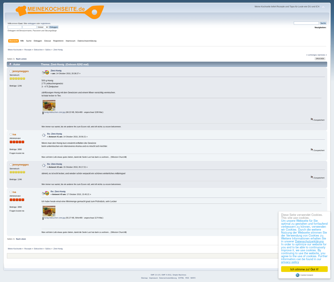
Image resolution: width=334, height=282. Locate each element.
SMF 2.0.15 (155, 275)
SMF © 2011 (167, 275)
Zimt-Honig (56, 70)
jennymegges (21, 71)
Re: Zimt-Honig (54, 134)
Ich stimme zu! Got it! (304, 269)
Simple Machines (179, 275)
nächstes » (322, 55)
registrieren (45, 23)
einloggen (32, 23)
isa (14, 134)
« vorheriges (311, 55)
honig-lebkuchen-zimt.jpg (54, 112)
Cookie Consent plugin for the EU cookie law (304, 275)
